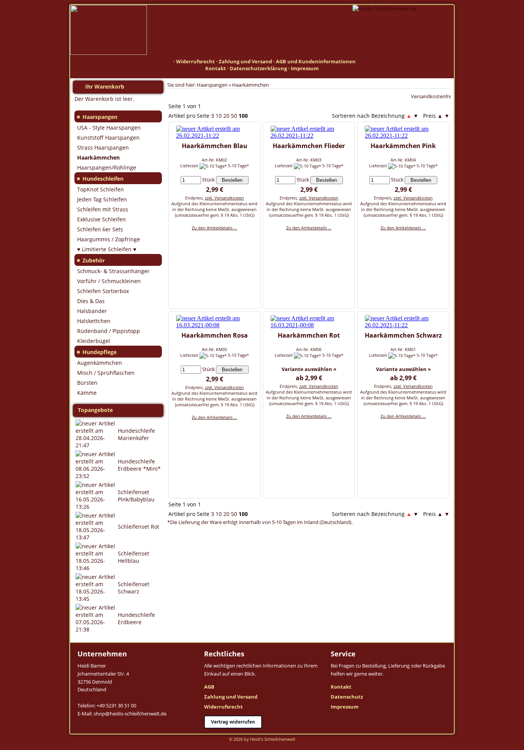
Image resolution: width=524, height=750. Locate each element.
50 (234, 115)
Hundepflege (99, 352)
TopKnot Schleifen (100, 189)
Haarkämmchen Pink (403, 146)
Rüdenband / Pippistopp (108, 331)
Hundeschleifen (103, 178)
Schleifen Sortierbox (103, 291)
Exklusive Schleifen (101, 219)
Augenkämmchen (99, 362)
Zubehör (93, 260)
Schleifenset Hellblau (133, 557)
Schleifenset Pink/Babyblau (136, 495)
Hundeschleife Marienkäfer (136, 434)
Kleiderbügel (93, 341)
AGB (209, 686)
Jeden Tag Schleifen (102, 199)
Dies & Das (91, 301)
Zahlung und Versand (245, 61)
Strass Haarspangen (103, 147)
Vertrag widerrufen (233, 722)
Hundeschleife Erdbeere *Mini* (139, 465)
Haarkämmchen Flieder (309, 146)
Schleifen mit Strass (102, 209)
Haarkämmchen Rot (309, 335)
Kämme (87, 392)
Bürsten (87, 382)
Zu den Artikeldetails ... (214, 228)
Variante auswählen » (309, 369)
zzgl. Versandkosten (224, 198)
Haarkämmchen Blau (214, 146)
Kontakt (215, 68)
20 (226, 115)
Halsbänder (92, 311)
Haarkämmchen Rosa (214, 335)
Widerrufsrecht (195, 61)
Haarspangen (99, 116)
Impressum (305, 68)
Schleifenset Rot (138, 526)
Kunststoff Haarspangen (108, 137)
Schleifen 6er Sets (100, 229)
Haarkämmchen (250, 84)
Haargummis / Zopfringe (108, 239)
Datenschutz (347, 696)
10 (219, 115)
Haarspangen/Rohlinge (106, 167)
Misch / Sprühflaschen (106, 372)
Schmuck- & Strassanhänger (113, 271)
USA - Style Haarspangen (109, 127)
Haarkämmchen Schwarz (403, 335)
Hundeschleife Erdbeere (136, 618)
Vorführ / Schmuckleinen (109, 281)
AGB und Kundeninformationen (316, 61)
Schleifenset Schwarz (133, 587)
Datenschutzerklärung (258, 68)
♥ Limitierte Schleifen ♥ (106, 249)
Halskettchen (93, 321)
